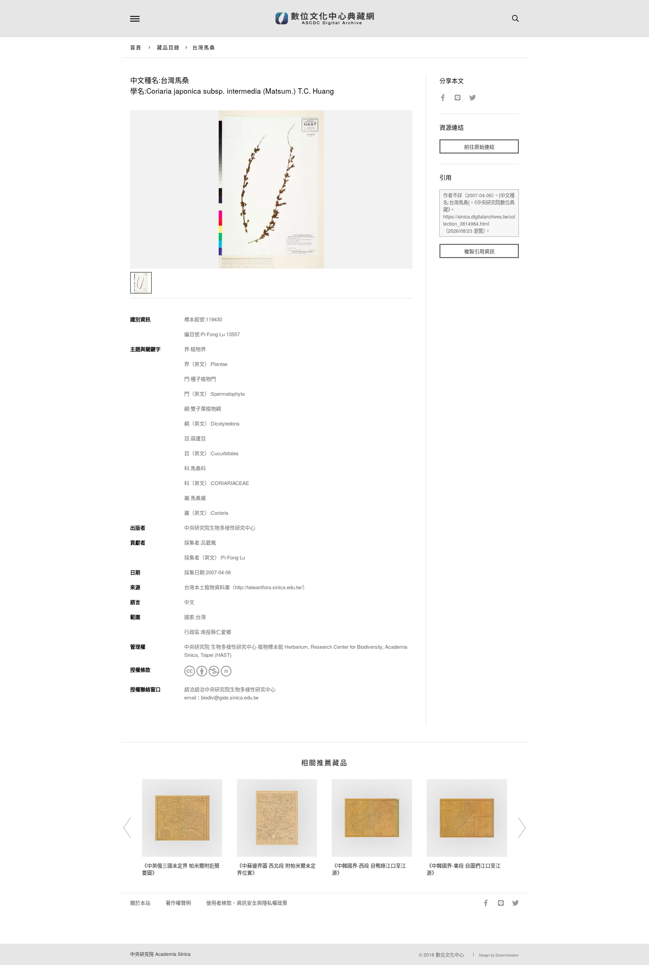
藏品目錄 (168, 47)
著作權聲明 (178, 902)
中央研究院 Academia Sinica (160, 953)
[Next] (516, 828)
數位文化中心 (450, 954)
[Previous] (133, 828)
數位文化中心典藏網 (324, 18)
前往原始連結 (479, 146)
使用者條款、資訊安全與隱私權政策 (246, 902)
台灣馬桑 (204, 47)
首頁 (136, 47)
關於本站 (140, 902)
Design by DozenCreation (499, 955)
